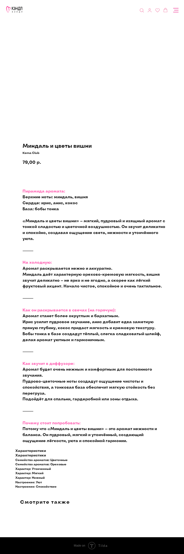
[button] (141, 10)
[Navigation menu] (175, 10)
